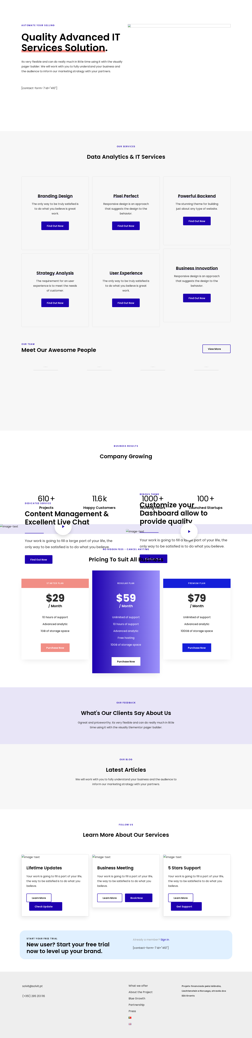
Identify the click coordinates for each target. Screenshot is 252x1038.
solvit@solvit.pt (32, 986)
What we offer (131, 5)
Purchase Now (55, 648)
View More (214, 349)
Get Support (184, 906)
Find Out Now (55, 226)
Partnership (207, 5)
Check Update (44, 906)
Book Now (136, 898)
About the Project (159, 5)
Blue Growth (185, 5)
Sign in (165, 940)
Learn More (39, 898)
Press (225, 5)
